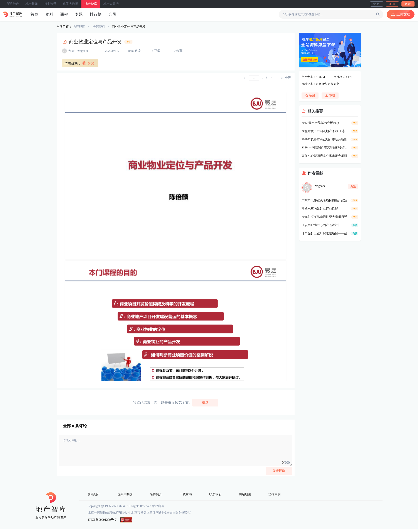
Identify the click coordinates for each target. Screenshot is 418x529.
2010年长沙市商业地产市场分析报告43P (326, 139)
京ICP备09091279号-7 (102, 519)
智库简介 (156, 494)
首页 (34, 14)
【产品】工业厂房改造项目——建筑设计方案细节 (326, 233)
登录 (408, 3)
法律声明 (274, 494)
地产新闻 (31, 3)
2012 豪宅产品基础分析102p (320, 122)
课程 (64, 14)
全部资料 (99, 26)
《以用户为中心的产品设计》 (321, 225)
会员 (112, 14)
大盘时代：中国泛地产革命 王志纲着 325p (326, 131)
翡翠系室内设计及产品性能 (320, 208)
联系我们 (215, 494)
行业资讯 (50, 3)
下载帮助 (186, 494)
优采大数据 (70, 3)
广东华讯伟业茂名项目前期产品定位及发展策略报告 (326, 200)
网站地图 (245, 494)
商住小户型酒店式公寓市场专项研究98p (326, 156)
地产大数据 (111, 3)
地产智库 (91, 3)
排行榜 (95, 14)
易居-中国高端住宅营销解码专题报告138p (326, 147)
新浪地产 (13, 3)
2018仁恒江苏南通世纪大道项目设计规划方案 (326, 216)
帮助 (376, 3)
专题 (79, 14)
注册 (392, 3)
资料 (49, 14)
